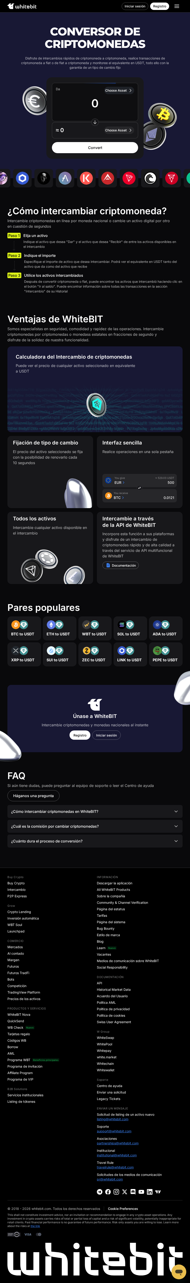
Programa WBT (18, 1060)
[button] (95, 130)
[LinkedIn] (149, 1192)
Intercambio (16, 890)
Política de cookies (111, 1015)
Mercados (15, 947)
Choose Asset (116, 90)
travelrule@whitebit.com (115, 1167)
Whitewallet (105, 1070)
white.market (107, 1057)
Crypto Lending (19, 912)
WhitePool (104, 1044)
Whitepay (104, 1051)
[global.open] (177, 6)
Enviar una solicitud (111, 1092)
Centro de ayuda (109, 1086)
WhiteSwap (105, 1038)
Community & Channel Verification (122, 902)
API (99, 983)
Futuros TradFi (18, 973)
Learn (101, 948)
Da (58, 89)
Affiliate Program (20, 1073)
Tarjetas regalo (18, 1034)
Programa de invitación (24, 1066)
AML (11, 1053)
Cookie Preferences (123, 1209)
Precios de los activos (23, 999)
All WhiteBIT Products (113, 890)
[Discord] (133, 1192)
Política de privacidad (113, 1009)
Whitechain (105, 1064)
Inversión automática (23, 918)
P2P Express (17, 896)
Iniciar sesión (135, 6)
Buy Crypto (16, 883)
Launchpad (16, 931)
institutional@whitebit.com (117, 1155)
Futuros (13, 966)
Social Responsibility (112, 967)
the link (35, 1226)
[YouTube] (141, 1192)
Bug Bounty (105, 928)
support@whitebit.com (114, 1131)
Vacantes (104, 954)
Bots (10, 979)
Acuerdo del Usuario (112, 996)
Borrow (12, 1047)
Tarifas (102, 915)
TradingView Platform (23, 992)
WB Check (15, 1027)
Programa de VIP (20, 1079)
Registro (159, 6)
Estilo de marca (108, 935)
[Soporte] (178, 1271)
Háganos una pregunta (33, 795)
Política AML (106, 1002)
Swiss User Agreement (114, 1022)
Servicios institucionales (25, 1095)
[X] (124, 1192)
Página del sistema (111, 922)
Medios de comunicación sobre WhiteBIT (128, 961)
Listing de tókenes (21, 1101)
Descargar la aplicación (114, 883)
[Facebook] (108, 1192)
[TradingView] (158, 1192)
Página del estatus (111, 909)
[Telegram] (99, 1192)
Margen (13, 960)
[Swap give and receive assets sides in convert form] (95, 122)
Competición (16, 986)
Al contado (15, 953)
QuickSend (15, 1021)
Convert (95, 147)
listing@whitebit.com (112, 1119)
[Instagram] (116, 1192)
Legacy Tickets (108, 1099)
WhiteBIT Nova (18, 1014)
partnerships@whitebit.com (118, 1143)
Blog (100, 941)
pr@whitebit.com (110, 1179)
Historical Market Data (114, 989)
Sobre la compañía (111, 896)
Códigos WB (16, 1040)
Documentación (124, 565)
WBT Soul (14, 925)
